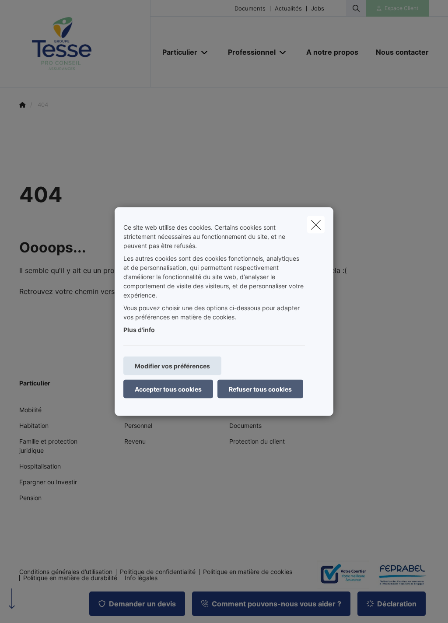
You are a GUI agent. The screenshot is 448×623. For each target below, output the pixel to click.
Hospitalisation (40, 466)
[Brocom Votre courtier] (339, 574)
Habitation (34, 425)
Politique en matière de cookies (247, 572)
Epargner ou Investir (48, 482)
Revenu (135, 441)
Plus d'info (139, 329)
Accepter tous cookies (168, 389)
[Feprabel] (399, 575)
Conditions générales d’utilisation (65, 572)
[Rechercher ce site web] (356, 8)
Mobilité (30, 409)
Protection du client (257, 441)
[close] (316, 225)
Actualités (288, 8)
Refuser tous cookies (260, 389)
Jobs (317, 8)
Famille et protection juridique (48, 446)
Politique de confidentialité (158, 572)
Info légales (141, 578)
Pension (30, 497)
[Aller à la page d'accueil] (84, 44)
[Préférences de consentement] (35, 606)
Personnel (138, 425)
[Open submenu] (205, 52)
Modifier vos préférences (172, 366)
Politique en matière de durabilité (70, 578)
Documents (250, 8)
